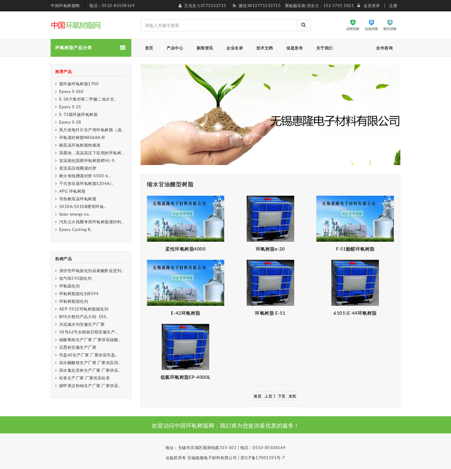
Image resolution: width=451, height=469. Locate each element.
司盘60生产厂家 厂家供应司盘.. (88, 354)
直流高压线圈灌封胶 (78, 168)
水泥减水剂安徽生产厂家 (82, 324)
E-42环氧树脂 (185, 313)
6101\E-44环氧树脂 (355, 313)
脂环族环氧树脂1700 (79, 83)
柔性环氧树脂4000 (185, 249)
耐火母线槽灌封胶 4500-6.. (84, 175)
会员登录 (372, 5)
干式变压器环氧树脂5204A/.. (86, 183)
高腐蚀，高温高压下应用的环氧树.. (91, 152)
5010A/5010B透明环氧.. (82, 206)
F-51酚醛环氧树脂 (355, 249)
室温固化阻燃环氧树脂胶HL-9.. (88, 160)
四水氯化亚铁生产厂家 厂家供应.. (90, 370)
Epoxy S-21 (70, 106)
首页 (257, 396)
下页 (282, 396)
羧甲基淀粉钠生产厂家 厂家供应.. (90, 385)
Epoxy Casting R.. (76, 229)
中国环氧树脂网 (65, 5)
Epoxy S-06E (71, 91)
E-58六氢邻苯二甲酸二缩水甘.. (88, 99)
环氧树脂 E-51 (270, 313)
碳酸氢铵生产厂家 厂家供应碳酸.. (90, 339)
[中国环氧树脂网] (76, 24)
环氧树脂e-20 (270, 249)
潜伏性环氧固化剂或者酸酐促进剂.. (91, 270)
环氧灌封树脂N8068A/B (82, 137)
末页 (292, 396)
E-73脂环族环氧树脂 (78, 114)
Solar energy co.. (75, 214)
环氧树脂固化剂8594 (79, 293)
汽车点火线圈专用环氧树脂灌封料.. (91, 221)
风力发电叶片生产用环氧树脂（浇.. (91, 129)
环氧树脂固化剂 (73, 301)
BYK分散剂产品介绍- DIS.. (83, 316)
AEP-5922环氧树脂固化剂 (84, 308)
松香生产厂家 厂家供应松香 (84, 377)
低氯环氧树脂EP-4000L (185, 377)
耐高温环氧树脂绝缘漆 (80, 145)
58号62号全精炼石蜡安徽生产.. (88, 331)
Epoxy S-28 (70, 122)
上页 (268, 396)
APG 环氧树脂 (72, 191)
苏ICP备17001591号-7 (263, 457)
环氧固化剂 (69, 285)
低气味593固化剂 (75, 278)
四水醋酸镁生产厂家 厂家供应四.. (90, 362)
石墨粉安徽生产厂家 (78, 347)
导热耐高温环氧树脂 (78, 198)
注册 (393, 5)
